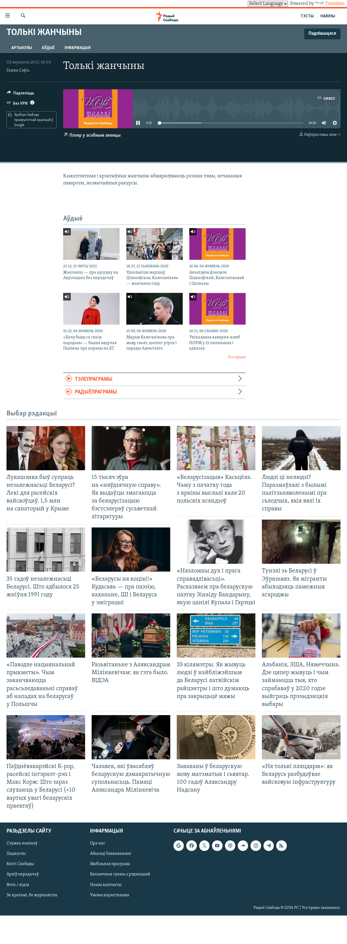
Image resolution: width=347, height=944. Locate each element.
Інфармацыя (78, 48)
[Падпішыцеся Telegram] (269, 845)
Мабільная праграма (110, 864)
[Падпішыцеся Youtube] (217, 845)
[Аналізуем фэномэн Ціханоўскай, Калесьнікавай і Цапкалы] (217, 244)
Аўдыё (48, 48)
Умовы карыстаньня (109, 895)
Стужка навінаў (22, 843)
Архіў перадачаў (23, 874)
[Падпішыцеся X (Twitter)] (204, 845)
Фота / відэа (18, 884)
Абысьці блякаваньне (110, 854)
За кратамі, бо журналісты (32, 895)
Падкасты (16, 854)
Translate (335, 3)
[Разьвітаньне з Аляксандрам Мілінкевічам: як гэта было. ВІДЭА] (131, 635)
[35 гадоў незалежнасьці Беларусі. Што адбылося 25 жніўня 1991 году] (46, 549)
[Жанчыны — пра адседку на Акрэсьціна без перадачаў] (91, 244)
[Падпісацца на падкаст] (230, 845)
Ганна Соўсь (18, 70)
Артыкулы (21, 48)
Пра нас (97, 843)
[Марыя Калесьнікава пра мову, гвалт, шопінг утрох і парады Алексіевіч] (154, 309)
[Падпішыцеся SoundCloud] (243, 845)
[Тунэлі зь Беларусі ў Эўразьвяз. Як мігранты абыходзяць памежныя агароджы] (301, 542)
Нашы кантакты (105, 884)
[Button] (20, 94)
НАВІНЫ (327, 16)
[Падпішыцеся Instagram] (255, 845)
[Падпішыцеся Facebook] (191, 845)
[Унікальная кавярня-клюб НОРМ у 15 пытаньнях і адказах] (217, 309)
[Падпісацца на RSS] (281, 845)
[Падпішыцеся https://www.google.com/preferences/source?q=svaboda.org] (179, 845)
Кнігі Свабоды (20, 864)
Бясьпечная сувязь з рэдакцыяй (120, 874)
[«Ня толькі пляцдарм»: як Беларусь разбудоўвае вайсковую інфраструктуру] (301, 737)
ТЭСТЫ (307, 16)
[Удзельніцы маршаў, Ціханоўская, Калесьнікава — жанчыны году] (154, 244)
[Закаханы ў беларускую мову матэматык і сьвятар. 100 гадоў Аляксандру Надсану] (216, 737)
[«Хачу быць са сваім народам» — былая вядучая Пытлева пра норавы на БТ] (91, 309)
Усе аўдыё (237, 357)
